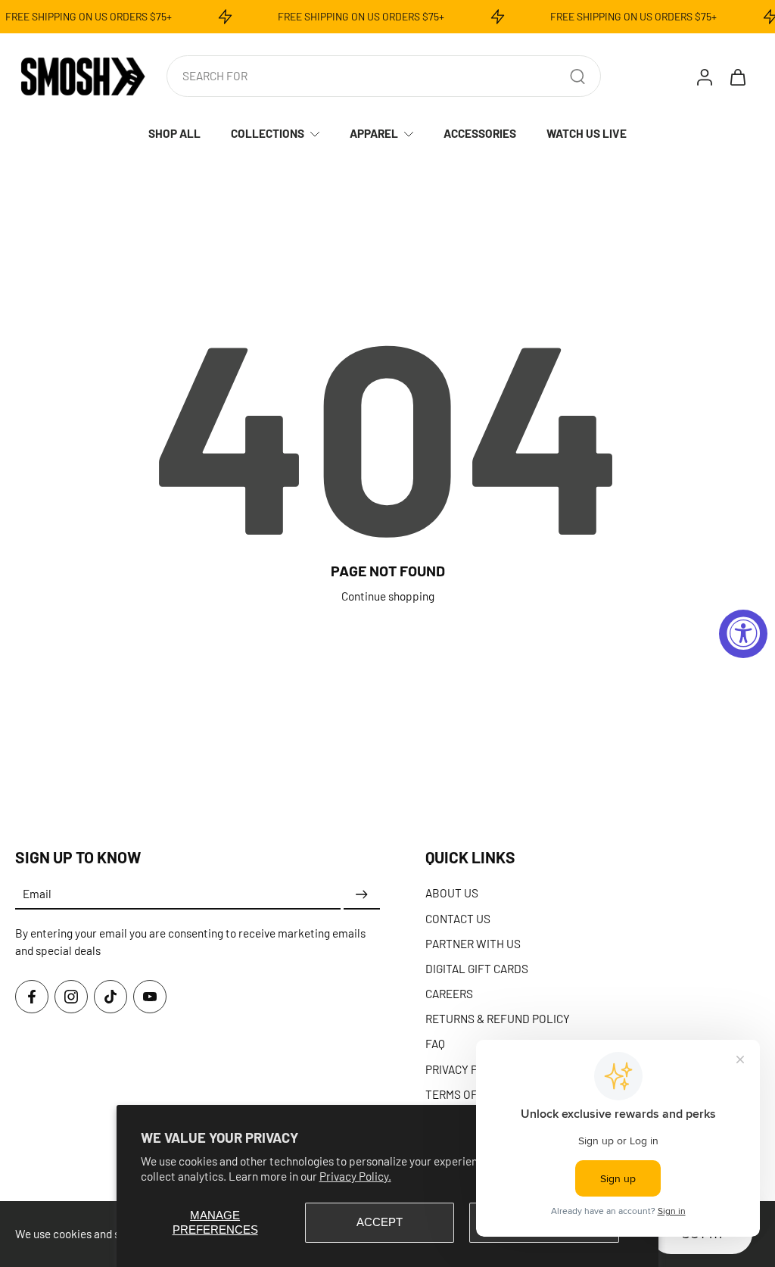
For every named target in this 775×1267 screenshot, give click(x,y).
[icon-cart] (737, 76)
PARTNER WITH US (473, 943)
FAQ (435, 1043)
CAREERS (449, 993)
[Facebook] (31, 996)
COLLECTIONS (267, 133)
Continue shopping (387, 596)
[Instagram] (71, 996)
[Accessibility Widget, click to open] (743, 634)
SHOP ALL (174, 133)
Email (37, 893)
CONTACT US (457, 918)
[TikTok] (110, 996)
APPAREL (374, 133)
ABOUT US (451, 893)
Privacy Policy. (355, 1176)
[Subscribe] (362, 894)
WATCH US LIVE (586, 133)
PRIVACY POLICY (467, 1068)
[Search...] (577, 76)
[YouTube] (150, 996)
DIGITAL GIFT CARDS (476, 968)
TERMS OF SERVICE (474, 1093)
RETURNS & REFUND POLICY (497, 1018)
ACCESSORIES (480, 133)
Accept (379, 1222)
